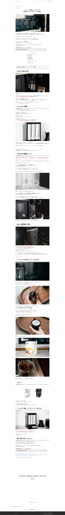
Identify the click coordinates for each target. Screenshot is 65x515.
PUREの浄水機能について (31, 57)
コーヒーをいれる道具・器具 (19, 457)
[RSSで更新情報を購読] (33, 478)
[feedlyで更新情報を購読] (31, 478)
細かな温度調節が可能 (30, 58)
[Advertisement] (32, 466)
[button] (43, 476)
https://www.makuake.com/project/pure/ (21, 49)
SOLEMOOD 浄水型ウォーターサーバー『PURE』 (33, 54)
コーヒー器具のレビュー (29, 457)
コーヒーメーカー (24, 457)
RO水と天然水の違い (30, 55)
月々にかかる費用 (30, 56)
